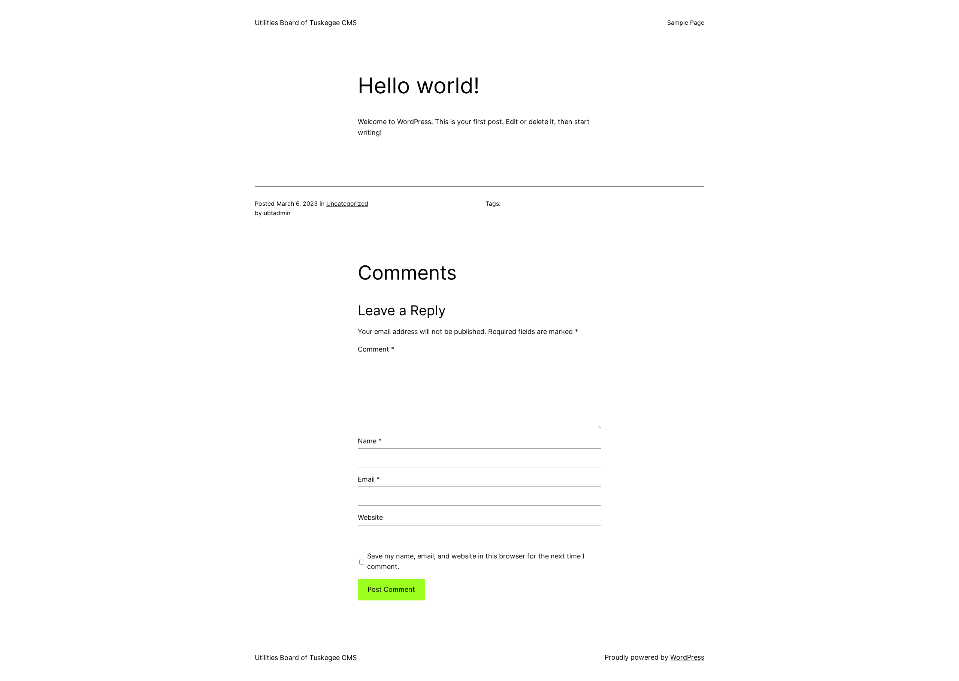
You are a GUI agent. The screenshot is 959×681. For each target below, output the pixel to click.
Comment (376, 349)
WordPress (687, 657)
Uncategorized (347, 203)
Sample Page (685, 22)
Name (370, 441)
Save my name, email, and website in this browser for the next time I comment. (475, 561)
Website (370, 517)
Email (369, 479)
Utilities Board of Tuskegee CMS (306, 23)
